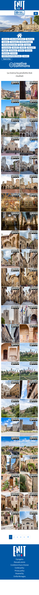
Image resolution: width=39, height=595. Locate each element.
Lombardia (6, 47)
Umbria (13, 53)
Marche (15, 47)
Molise (23, 47)
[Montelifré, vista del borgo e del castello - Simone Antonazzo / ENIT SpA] (10, 408)
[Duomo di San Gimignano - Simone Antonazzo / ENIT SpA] (29, 221)
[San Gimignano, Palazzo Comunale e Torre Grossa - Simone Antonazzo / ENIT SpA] (29, 127)
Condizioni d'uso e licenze (20, 565)
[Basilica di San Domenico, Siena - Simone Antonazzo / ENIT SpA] (10, 109)
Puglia (5, 50)
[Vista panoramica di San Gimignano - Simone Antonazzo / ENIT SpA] (29, 352)
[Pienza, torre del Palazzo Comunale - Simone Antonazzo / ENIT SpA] (29, 389)
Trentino (5, 53)
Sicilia (21, 50)
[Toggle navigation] (36, 13)
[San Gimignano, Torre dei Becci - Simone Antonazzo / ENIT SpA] (29, 165)
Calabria (5, 42)
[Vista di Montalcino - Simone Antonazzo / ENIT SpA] (10, 446)
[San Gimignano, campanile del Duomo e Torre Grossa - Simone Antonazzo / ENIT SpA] (10, 315)
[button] (3, 23)
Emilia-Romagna (26, 42)
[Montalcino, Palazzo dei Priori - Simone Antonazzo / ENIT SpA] (10, 464)
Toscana (28, 50)
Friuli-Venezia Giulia (9, 45)
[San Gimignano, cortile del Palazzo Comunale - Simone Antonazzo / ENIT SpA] (10, 240)
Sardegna (13, 50)
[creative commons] (19, 65)
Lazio (20, 45)
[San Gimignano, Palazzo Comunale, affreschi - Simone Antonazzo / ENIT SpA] (29, 333)
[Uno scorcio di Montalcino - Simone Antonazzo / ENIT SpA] (29, 464)
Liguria (27, 45)
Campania (14, 42)
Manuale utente (19, 562)
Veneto (25, 56)
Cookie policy (19, 568)
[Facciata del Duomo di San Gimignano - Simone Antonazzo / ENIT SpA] (10, 146)
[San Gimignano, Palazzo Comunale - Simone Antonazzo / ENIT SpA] (29, 315)
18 (28, 537)
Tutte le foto (7, 59)
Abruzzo (5, 39)
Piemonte (31, 47)
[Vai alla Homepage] (19, 5)
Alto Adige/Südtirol (17, 39)
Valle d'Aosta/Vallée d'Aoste (11, 56)
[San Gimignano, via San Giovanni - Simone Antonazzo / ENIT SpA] (29, 259)
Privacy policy (19, 571)
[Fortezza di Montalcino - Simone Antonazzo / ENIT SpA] (10, 427)
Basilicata (30, 39)
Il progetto (19, 559)
